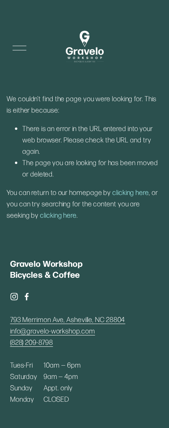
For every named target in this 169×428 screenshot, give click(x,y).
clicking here (130, 192)
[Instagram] (14, 297)
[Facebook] (27, 297)
